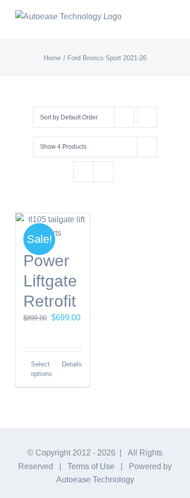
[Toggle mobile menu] (171, 23)
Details (72, 364)
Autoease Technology (95, 479)
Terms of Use (91, 466)
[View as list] (103, 172)
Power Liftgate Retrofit (50, 281)
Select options (41, 369)
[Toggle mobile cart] (152, 23)
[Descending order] (147, 117)
